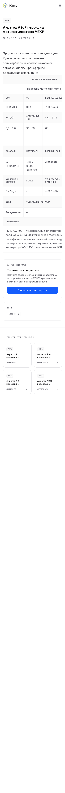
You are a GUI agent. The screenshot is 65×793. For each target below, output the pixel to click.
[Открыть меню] (60, 5)
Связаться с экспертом (32, 290)
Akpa (7, 20)
